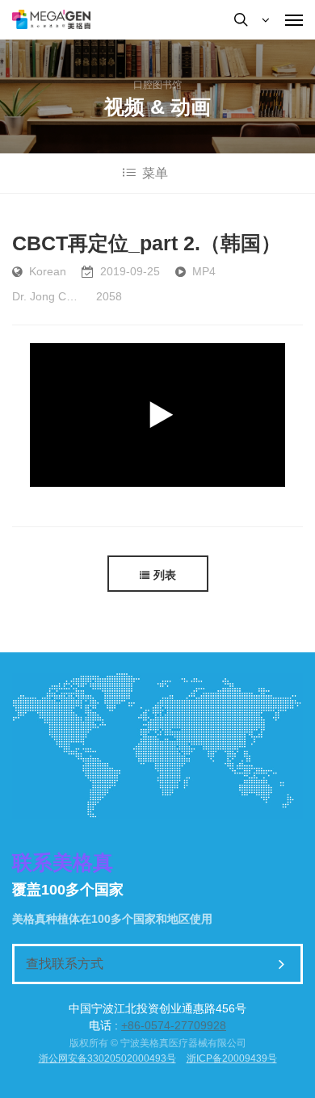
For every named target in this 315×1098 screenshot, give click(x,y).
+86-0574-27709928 (173, 1025)
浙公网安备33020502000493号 (107, 1058)
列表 (164, 574)
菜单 (155, 173)
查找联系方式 (64, 963)
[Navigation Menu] (294, 19)
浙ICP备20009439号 (232, 1058)
